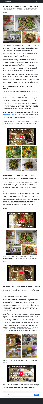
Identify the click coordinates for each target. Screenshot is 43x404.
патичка (35, 119)
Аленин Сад (8, 1)
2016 (4, 12)
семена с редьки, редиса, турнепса (12, 114)
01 (6, 12)
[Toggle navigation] (36, 1)
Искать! (36, 394)
